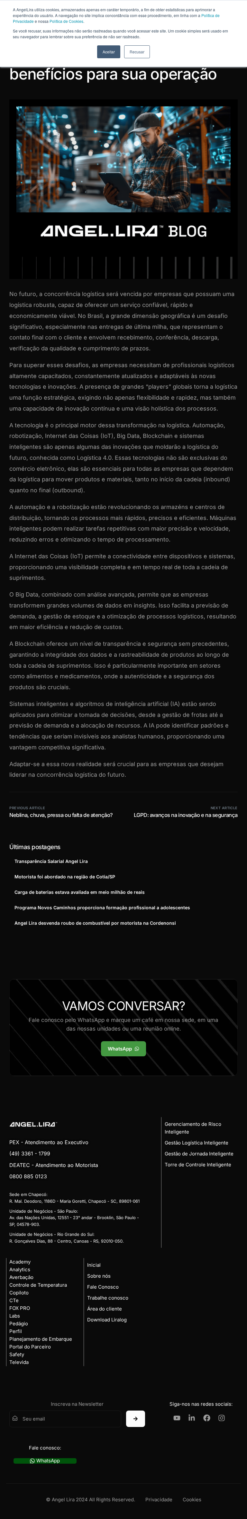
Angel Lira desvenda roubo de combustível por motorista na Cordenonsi (95, 923)
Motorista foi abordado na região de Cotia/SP (64, 876)
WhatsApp (48, 1461)
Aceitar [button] (109, 51)
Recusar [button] (137, 51)
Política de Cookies (66, 21)
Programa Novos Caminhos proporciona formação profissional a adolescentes (102, 907)
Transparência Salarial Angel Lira (51, 861)
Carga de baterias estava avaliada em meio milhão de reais (79, 892)
